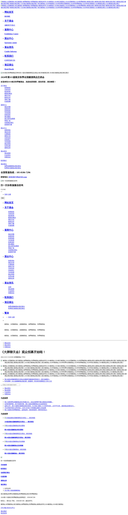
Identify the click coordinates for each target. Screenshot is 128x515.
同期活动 (7, 347)
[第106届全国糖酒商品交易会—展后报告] (18, 433)
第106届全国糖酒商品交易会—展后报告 (17, 437)
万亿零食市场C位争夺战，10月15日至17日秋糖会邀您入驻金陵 (25, 408)
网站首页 (8, 202)
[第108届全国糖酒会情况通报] (14, 425)
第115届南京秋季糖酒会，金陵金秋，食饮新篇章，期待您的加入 (25, 410)
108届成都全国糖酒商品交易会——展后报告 (19, 422)
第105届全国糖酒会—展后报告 (14, 453)
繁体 (2, 198)
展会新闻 (7, 390)
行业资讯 (7, 392)
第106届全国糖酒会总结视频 (13, 445)
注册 (9, 194)
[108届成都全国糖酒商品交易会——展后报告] (19, 418)
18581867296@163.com (17, 177)
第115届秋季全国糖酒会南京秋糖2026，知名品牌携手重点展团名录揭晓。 (28, 402)
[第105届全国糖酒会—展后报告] (15, 449)
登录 (5, 194)
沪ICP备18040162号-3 (8, 508)
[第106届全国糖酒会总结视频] (14, 441)
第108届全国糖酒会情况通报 (13, 429)
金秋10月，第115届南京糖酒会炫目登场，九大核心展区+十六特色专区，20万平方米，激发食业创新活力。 (39, 406)
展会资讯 (7, 345)
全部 (9, 287)
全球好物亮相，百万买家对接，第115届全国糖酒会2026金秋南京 (25, 404)
